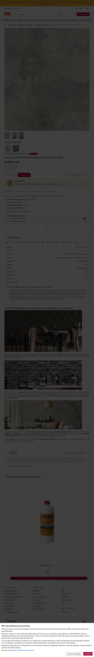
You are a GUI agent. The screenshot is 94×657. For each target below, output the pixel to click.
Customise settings (74, 654)
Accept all (88, 654)
